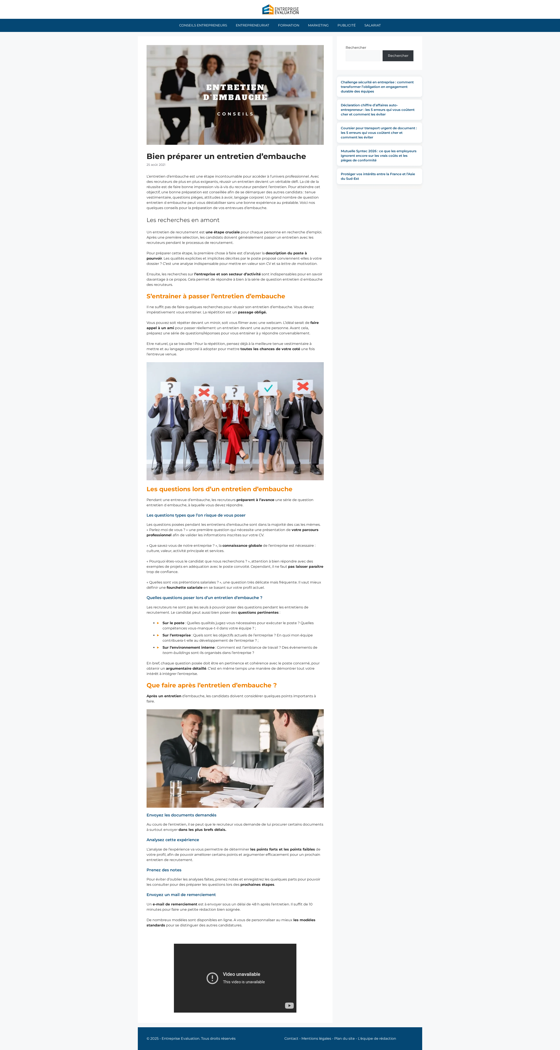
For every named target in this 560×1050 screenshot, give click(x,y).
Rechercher (356, 47)
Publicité (347, 25)
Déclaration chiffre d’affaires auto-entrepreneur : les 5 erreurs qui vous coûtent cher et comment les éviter (378, 109)
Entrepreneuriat (252, 25)
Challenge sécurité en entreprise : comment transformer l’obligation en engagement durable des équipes (377, 86)
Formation (288, 25)
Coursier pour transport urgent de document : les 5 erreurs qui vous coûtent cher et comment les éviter (379, 132)
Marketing (318, 25)
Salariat (372, 25)
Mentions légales (316, 1038)
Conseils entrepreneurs (203, 25)
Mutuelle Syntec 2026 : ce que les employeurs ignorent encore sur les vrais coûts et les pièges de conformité (378, 155)
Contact (291, 1038)
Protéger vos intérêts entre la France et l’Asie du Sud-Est (378, 176)
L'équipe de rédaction (377, 1038)
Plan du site (344, 1038)
